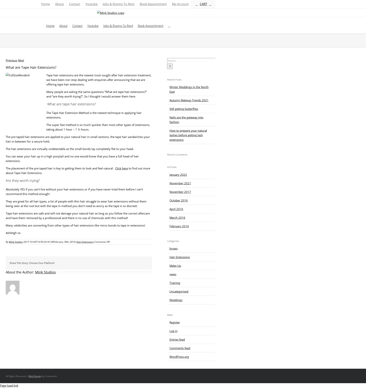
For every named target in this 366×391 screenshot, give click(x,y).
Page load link (9, 385)
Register (174, 322)
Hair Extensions (84, 241)
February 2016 (179, 226)
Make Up (175, 266)
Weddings (175, 300)
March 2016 (177, 217)
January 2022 (178, 175)
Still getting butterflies (183, 109)
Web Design (34, 376)
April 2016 (176, 209)
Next (21, 60)
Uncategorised (178, 291)
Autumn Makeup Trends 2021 (189, 100)
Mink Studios (15, 241)
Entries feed (177, 339)
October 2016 (178, 200)
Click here (121, 168)
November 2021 (180, 183)
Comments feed (179, 348)
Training (174, 283)
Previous (11, 60)
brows (173, 248)
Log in (173, 331)
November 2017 (180, 192)
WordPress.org (179, 357)
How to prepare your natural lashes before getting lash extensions (188, 135)
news (172, 274)
